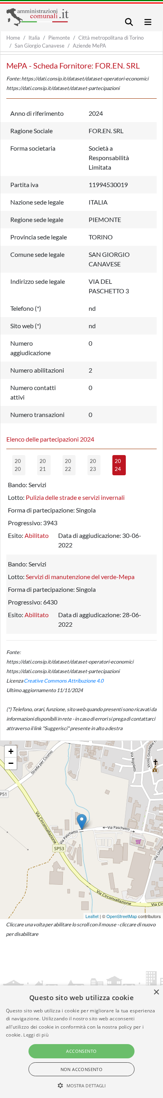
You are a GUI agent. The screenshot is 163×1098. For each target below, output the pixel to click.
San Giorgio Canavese (39, 45)
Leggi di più (36, 1035)
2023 (93, 465)
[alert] (81, 1041)
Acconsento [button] (81, 1051)
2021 (43, 465)
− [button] (10, 763)
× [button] (156, 992)
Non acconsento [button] (82, 1069)
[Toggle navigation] (129, 22)
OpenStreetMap (121, 916)
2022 (68, 465)
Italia (34, 37)
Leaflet (92, 916)
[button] (81, 1085)
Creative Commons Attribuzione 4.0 (63, 680)
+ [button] (10, 751)
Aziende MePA (89, 45)
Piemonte (59, 37)
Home (13, 37)
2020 (18, 465)
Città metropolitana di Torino (111, 37)
